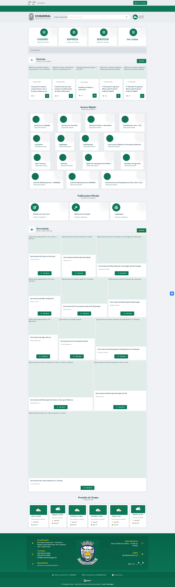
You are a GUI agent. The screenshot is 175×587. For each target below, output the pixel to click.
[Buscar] (127, 17)
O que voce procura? (60, 17)
